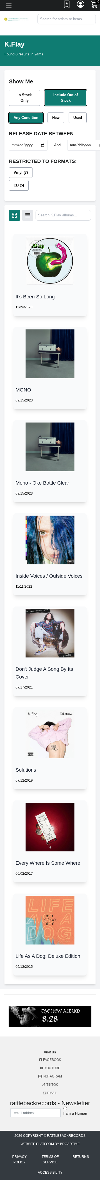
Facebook (51, 1060)
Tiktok (52, 1085)
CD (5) (19, 185)
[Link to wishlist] (67, 5)
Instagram (52, 1076)
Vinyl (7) (21, 172)
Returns (80, 1157)
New (55, 118)
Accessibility (50, 1172)
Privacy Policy (19, 1159)
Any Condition (26, 118)
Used (77, 118)
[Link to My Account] (81, 5)
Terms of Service (50, 1159)
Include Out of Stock (65, 98)
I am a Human (75, 1113)
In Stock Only (25, 98)
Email (51, 1093)
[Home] (16, 19)
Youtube (51, 1068)
